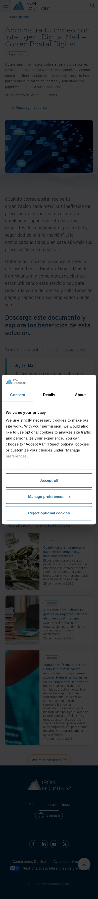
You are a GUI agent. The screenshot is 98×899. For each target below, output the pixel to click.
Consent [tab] (17, 395)
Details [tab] (49, 395)
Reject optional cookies (49, 513)
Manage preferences (46, 496)
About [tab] (80, 395)
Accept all (49, 480)
